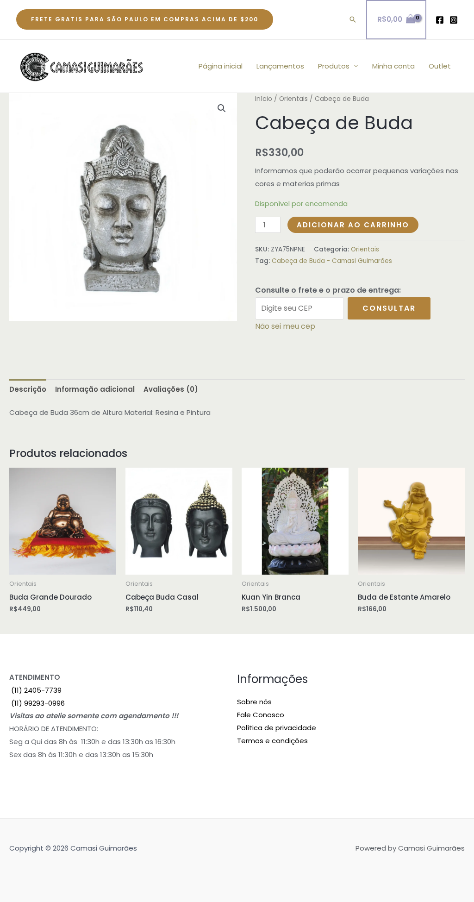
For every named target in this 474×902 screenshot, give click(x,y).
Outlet (440, 66)
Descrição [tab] (27, 389)
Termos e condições (272, 740)
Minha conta (393, 66)
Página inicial (221, 66)
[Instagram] (453, 20)
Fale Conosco (260, 715)
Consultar (389, 308)
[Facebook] (440, 20)
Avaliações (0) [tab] (170, 389)
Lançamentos (280, 66)
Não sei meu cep (285, 326)
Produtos (333, 66)
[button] (144, 19)
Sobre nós (254, 702)
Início (263, 98)
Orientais (293, 98)
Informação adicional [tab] (95, 389)
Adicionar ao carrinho (353, 225)
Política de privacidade (276, 728)
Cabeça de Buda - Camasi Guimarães (332, 261)
